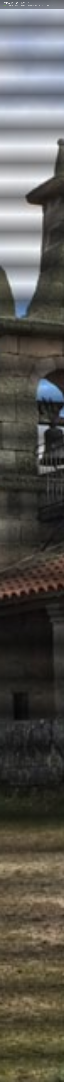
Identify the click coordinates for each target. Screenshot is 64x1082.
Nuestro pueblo (13, 5)
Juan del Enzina (32, 5)
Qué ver (23, 5)
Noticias (41, 5)
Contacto (49, 5)
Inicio (4, 5)
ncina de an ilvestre (15, 2)
